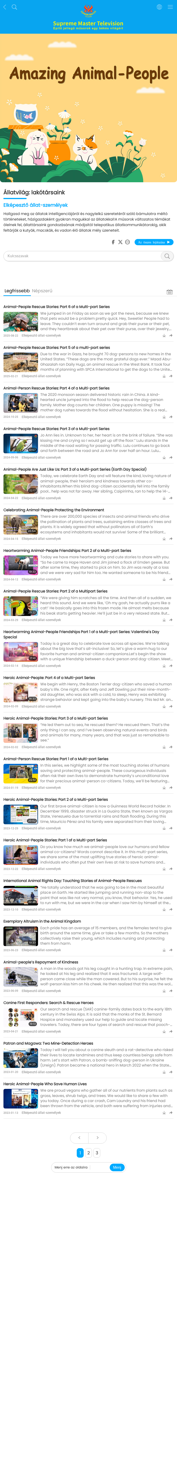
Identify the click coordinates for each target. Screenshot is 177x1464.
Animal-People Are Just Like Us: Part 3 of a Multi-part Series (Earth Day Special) (75, 469)
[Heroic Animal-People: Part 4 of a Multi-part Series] (20, 692)
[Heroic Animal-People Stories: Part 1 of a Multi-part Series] (20, 855)
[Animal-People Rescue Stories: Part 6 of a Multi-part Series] (20, 322)
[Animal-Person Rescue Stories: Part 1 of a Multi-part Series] (20, 773)
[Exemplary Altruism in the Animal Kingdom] (20, 936)
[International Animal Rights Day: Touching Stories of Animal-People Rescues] (20, 895)
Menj (117, 1167)
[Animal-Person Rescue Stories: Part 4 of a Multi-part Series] (20, 403)
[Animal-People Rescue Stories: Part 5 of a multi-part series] (20, 362)
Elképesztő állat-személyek (41, 335)
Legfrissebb (17, 291)
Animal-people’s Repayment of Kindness (40, 962)
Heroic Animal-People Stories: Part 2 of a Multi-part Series (55, 799)
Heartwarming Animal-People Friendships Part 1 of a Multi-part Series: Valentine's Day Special (81, 634)
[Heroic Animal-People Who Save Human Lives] (20, 1098)
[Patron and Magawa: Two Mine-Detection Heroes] (20, 1058)
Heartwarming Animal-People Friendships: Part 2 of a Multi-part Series (67, 550)
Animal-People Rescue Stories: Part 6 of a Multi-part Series (56, 306)
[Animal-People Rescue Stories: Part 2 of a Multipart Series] (20, 606)
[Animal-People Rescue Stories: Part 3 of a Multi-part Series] (20, 443)
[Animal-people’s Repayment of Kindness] (20, 977)
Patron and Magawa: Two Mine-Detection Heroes (48, 1043)
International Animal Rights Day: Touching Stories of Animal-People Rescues (72, 880)
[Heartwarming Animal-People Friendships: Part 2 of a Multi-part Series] (20, 565)
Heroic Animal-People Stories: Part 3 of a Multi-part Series (55, 718)
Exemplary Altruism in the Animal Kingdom (42, 921)
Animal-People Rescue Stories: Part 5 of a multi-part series (56, 347)
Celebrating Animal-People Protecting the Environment (53, 510)
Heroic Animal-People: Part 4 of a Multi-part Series (49, 677)
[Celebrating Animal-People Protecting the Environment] (20, 525)
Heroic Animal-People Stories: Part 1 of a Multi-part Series (55, 840)
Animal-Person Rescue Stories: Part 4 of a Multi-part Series (56, 388)
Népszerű (42, 291)
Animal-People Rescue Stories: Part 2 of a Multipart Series (55, 591)
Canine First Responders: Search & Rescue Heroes (48, 1002)
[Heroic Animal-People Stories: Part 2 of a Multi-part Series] (20, 814)
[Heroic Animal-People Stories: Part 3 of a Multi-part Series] (20, 733)
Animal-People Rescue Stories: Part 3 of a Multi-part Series (56, 428)
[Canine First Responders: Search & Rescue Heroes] (20, 1017)
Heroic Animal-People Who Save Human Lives (45, 1084)
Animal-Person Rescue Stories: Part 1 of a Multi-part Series (55, 759)
